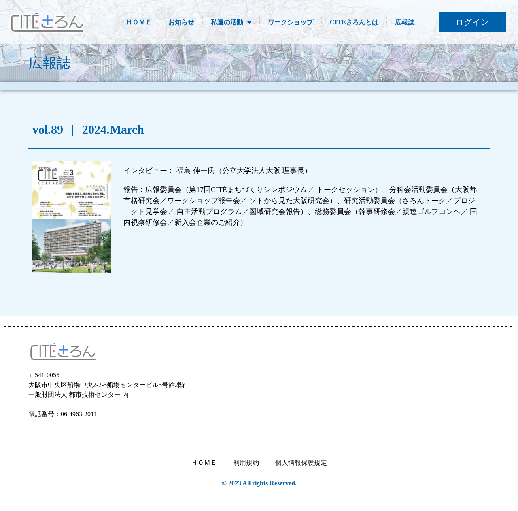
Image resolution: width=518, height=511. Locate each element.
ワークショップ (290, 22)
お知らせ (181, 22)
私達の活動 (227, 22)
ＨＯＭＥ (139, 22)
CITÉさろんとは (354, 22)
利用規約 (246, 462)
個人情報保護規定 (301, 462)
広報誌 (404, 22)
